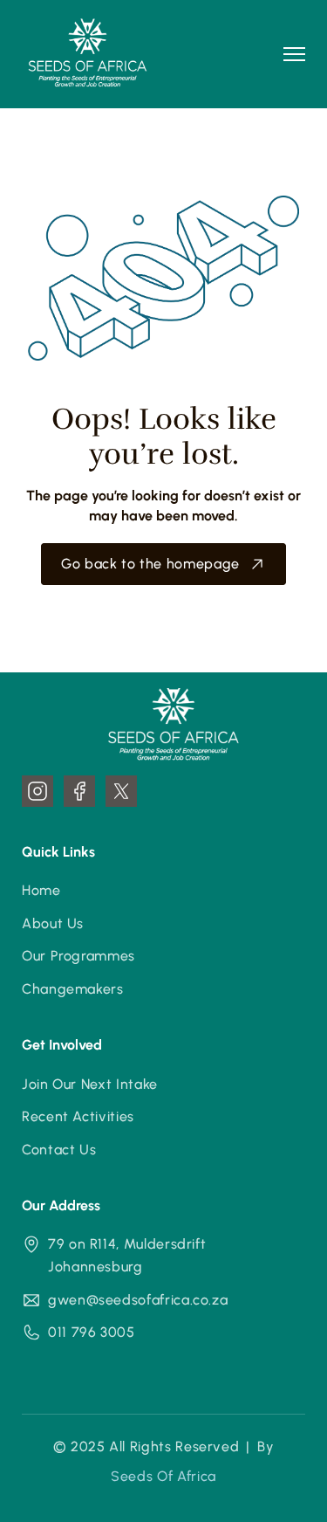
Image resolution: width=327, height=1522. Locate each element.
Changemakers (73, 989)
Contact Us (59, 1149)
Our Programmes (78, 955)
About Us (53, 923)
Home (41, 890)
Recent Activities (78, 1116)
